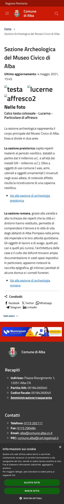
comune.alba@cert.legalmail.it (38, 438)
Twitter (29, 303)
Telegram (15, 307)
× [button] (60, 447)
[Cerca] (56, 13)
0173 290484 (26, 428)
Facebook (14, 303)
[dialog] (32, 473)
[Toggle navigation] (7, 13)
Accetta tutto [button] (32, 482)
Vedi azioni (9, 316)
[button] (32, 498)
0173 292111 (33, 423)
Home (7, 29)
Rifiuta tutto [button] (32, 491)
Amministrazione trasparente (31, 397)
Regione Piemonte (16, 3)
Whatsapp (46, 303)
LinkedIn (32, 307)
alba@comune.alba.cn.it (36, 433)
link (13, 475)
